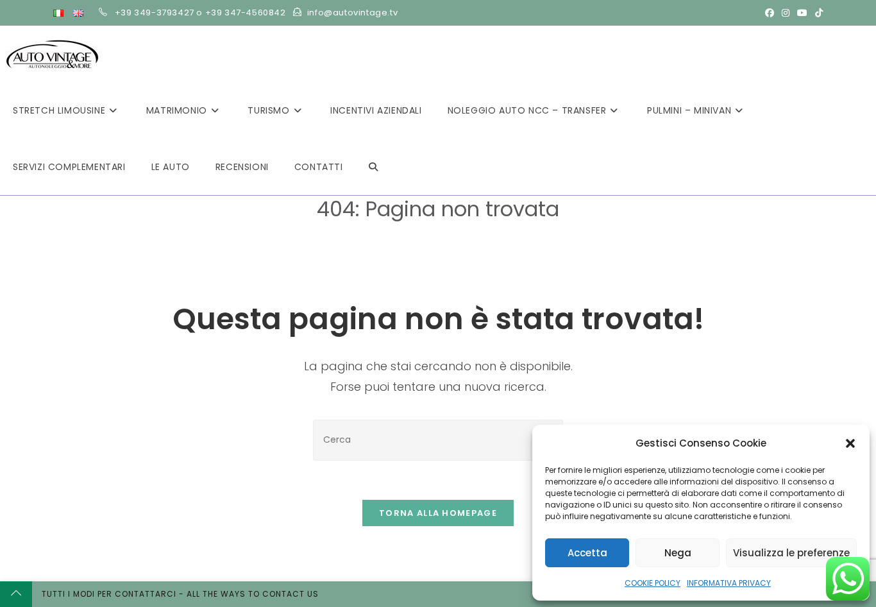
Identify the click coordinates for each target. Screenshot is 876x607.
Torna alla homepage (438, 513)
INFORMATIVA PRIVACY (729, 582)
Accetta (587, 553)
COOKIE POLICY (652, 582)
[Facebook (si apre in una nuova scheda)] (769, 12)
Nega (677, 553)
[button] (850, 443)
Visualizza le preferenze (791, 553)
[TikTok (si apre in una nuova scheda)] (817, 12)
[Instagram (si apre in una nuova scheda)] (785, 12)
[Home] (382, 229)
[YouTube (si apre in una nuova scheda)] (802, 12)
